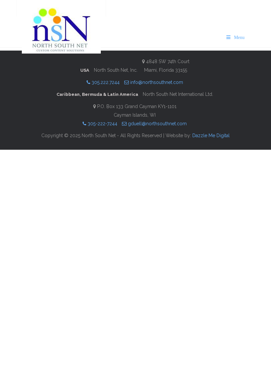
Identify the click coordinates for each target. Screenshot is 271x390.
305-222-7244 (101, 123)
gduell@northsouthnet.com (157, 123)
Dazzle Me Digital (211, 135)
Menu (239, 37)
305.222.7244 (105, 82)
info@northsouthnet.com (156, 82)
